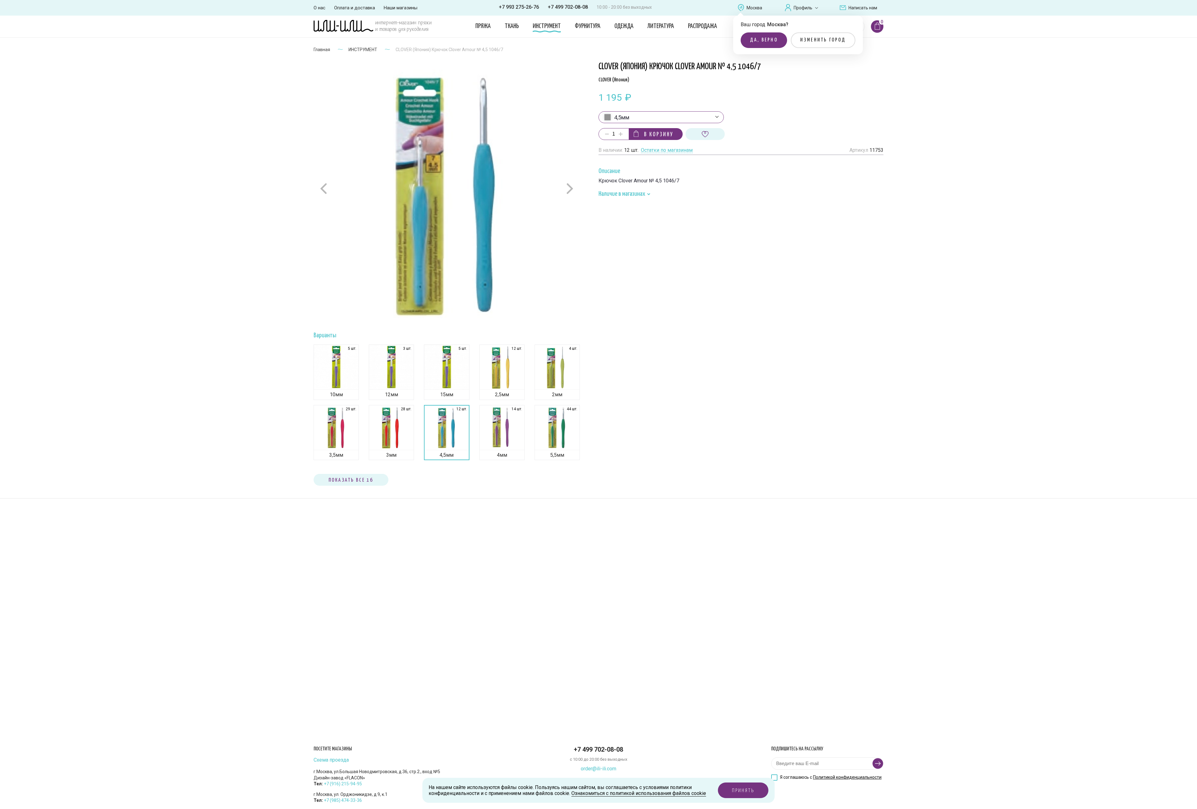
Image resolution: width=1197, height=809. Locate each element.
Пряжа (483, 26)
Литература (660, 26)
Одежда (623, 26)
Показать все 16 (351, 480)
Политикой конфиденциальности (847, 777)
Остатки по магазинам (667, 150)
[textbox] (661, 117)
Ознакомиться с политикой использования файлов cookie (638, 793)
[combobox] (661, 117)
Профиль (803, 7)
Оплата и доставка (354, 8)
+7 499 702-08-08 (568, 7)
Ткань (512, 26)
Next (569, 188)
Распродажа (702, 26)
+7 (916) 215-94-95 (343, 783)
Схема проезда (331, 760)
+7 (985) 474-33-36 (343, 800)
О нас (319, 8)
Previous (324, 189)
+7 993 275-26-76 (519, 7)
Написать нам (862, 7)
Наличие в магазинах (622, 194)
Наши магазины (400, 8)
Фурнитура (587, 26)
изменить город (823, 40)
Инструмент (547, 26)
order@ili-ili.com (598, 769)
